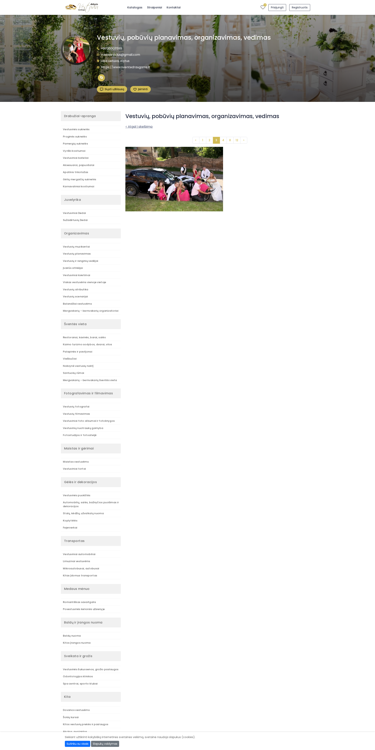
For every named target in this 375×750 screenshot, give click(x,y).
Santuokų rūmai (73, 373)
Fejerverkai (70, 527)
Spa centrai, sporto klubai (80, 683)
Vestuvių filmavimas (76, 414)
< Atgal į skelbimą (139, 126)
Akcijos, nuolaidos (75, 731)
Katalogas (134, 7)
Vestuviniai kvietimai (76, 275)
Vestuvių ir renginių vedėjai (80, 261)
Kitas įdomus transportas (80, 575)
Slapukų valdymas (105, 744)
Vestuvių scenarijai (75, 296)
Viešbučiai (70, 359)
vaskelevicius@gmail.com (120, 54)
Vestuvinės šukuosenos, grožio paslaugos (91, 669)
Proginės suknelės (75, 136)
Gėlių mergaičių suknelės (79, 179)
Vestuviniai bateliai (75, 158)
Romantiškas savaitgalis (79, 602)
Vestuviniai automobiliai (79, 554)
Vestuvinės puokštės (76, 495)
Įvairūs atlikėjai (73, 268)
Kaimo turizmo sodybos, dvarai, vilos (87, 344)
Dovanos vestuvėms (76, 710)
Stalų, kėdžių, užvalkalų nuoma (83, 513)
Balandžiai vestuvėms (77, 304)
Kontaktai (173, 7)
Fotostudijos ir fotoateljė (80, 435)
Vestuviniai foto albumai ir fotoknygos (89, 421)
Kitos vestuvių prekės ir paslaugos (85, 724)
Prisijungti (277, 7)
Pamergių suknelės (75, 143)
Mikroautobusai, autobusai (81, 568)
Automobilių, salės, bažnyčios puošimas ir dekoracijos (91, 504)
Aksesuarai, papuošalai (78, 165)
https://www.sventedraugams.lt (125, 67)
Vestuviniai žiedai (74, 213)
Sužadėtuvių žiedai (75, 220)
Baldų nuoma (72, 636)
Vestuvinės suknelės (76, 129)
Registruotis (300, 7)
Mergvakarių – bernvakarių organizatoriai (90, 311)
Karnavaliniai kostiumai (78, 186)
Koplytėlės (70, 520)
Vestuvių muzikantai (76, 247)
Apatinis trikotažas (75, 172)
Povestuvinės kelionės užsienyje (84, 609)
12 (237, 140)
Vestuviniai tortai (74, 469)
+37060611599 (111, 48)
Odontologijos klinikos (78, 676)
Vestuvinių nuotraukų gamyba (83, 428)
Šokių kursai (71, 717)
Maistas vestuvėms (76, 462)
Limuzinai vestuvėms (76, 561)
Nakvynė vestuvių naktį (78, 366)
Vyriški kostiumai (74, 151)
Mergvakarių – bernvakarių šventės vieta (90, 380)
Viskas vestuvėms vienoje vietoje (84, 282)
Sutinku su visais (77, 744)
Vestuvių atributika (75, 289)
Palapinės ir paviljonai (77, 351)
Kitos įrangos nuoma (77, 643)
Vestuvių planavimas (77, 254)
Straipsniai (154, 7)
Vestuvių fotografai (76, 406)
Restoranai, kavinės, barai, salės (84, 337)
